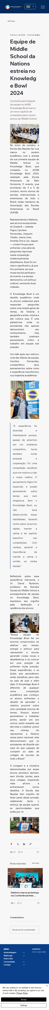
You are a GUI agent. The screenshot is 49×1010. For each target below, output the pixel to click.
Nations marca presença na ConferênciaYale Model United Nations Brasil (25, 894)
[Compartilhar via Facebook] (11, 844)
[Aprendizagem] (24, 952)
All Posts (11, 21)
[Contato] (24, 964)
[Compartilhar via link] (30, 844)
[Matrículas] (24, 955)
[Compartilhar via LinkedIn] (24, 844)
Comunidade (9, 962)
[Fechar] (45, 987)
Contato (7, 965)
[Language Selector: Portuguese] (30, 6)
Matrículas (8, 955)
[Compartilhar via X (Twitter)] (17, 844)
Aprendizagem (10, 952)
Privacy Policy (22, 993)
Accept (24, 999)
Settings (23, 1005)
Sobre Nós (8, 958)
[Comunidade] (24, 961)
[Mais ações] (37, 35)
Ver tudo (35, 863)
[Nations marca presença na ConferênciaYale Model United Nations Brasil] (25, 878)
